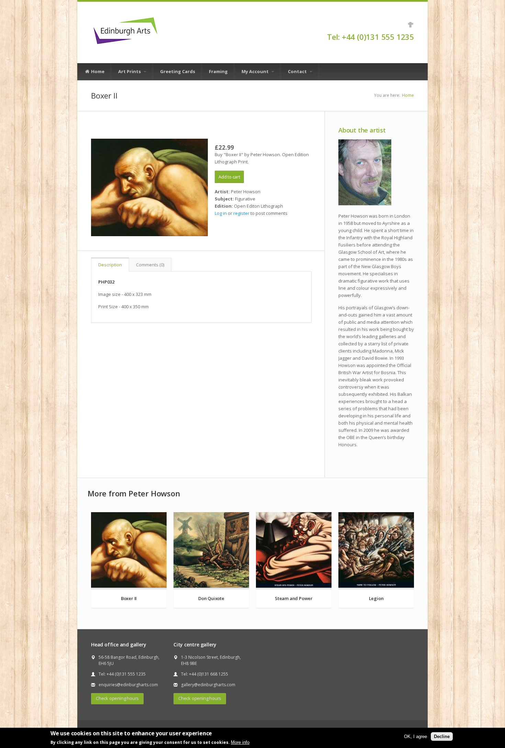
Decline (442, 736)
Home (97, 71)
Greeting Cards (177, 71)
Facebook (410, 24)
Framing (218, 71)
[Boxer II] (149, 187)
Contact (298, 71)
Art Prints (130, 71)
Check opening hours (117, 698)
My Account (256, 71)
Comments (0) (150, 265)
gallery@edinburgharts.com (208, 685)
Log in (221, 213)
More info (240, 742)
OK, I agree (415, 736)
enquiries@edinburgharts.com (128, 685)
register (241, 213)
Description (110, 265)
